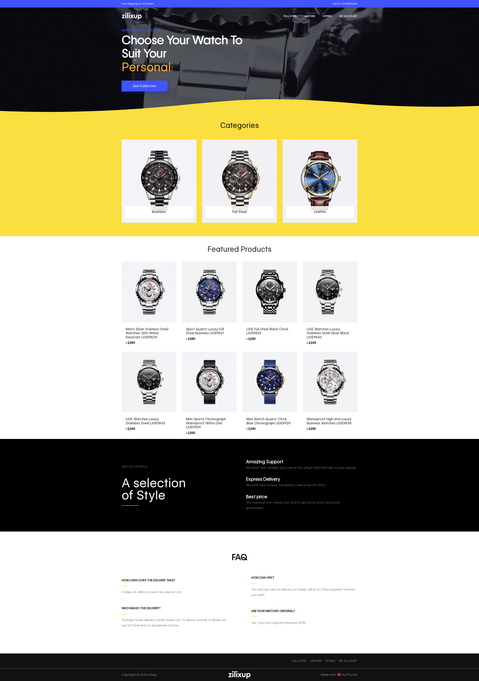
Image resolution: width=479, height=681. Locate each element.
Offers (327, 16)
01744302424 (349, 3)
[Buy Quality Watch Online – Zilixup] (132, 16)
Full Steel (290, 16)
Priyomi (352, 675)
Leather (309, 16)
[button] (144, 86)
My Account (348, 16)
